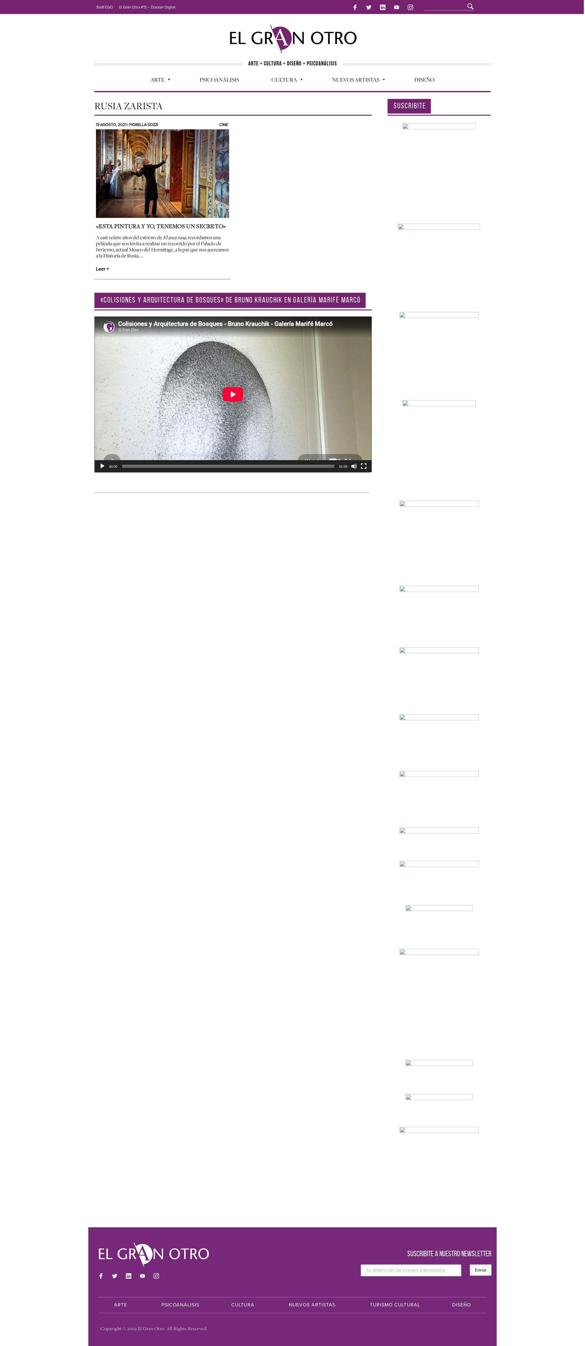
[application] (233, 394)
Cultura (281, 81)
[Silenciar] (354, 466)
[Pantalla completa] (364, 466)
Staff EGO (104, 7)
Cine (223, 124)
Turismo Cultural (395, 1305)
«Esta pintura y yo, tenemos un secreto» (161, 226)
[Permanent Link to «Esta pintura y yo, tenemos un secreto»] (162, 173)
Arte (154, 81)
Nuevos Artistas (352, 81)
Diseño (424, 79)
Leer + (102, 269)
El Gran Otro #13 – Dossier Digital (147, 7)
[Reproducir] (102, 466)
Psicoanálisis (219, 79)
